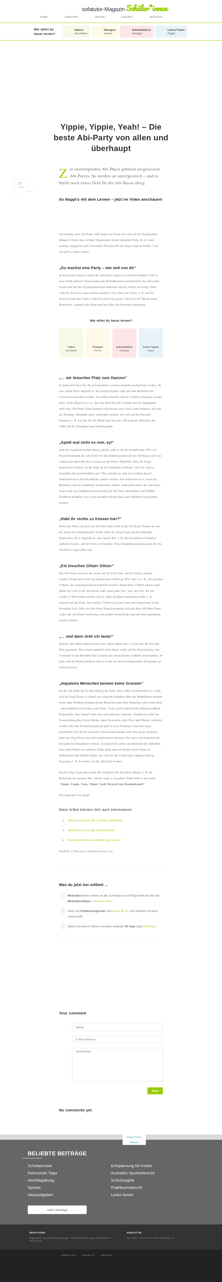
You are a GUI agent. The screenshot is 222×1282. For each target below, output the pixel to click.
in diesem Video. (102, 901)
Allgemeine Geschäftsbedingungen (49, 1237)
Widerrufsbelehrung (82, 1237)
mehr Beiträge (57, 1210)
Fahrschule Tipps (43, 1173)
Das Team (132, 1237)
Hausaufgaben (40, 1195)
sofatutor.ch (87, 1255)
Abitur (100, 17)
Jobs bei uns (168, 1237)
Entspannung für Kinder (131, 1166)
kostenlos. (149, 926)
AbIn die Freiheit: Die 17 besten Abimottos (95, 820)
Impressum (35, 1240)
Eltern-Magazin (111, 1142)
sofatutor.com (67, 1255)
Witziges (156, 17)
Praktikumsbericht (126, 1187)
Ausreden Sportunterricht (133, 1173)
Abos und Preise (149, 1237)
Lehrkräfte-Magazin (87, 1142)
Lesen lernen (122, 1195)
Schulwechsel (40, 1166)
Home (44, 17)
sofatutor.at (106, 1255)
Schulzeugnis (122, 1180)
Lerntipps (71, 17)
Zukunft (127, 17)
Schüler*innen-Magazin (134, 1140)
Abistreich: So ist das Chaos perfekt (91, 830)
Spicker (34, 1187)
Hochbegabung (41, 1180)
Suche (180, 17)
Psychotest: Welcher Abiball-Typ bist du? (94, 840)
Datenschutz (103, 1237)
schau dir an (120, 911)
